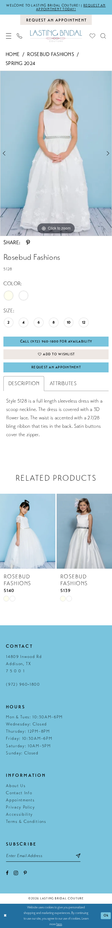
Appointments (20, 800)
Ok (106, 915)
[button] (8, 36)
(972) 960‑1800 (23, 684)
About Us (16, 785)
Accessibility (19, 814)
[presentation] (27, 531)
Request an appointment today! (71, 7)
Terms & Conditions (26, 821)
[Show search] (103, 36)
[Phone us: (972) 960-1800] (19, 36)
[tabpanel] (56, 153)
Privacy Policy (20, 807)
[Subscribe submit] (78, 856)
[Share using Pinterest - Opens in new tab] (28, 242)
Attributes (63, 383)
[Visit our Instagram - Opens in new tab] (16, 872)
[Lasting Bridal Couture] (56, 36)
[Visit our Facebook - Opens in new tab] (7, 873)
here (59, 924)
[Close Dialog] (5, 916)
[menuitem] (8, 36)
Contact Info (19, 792)
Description (23, 383)
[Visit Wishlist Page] (92, 36)
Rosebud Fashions (50, 54)
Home (13, 54)
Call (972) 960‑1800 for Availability (56, 341)
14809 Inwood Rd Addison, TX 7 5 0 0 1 (24, 664)
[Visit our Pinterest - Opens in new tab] (25, 873)
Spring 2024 (20, 63)
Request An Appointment (56, 367)
